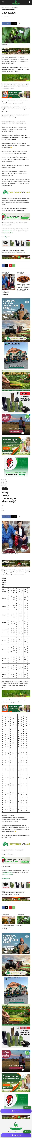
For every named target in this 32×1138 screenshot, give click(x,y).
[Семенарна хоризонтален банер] (16, 77)
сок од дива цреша (6, 252)
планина (22, 250)
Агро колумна (8, 7)
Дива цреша (9, 250)
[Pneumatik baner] (16, 192)
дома (3, 7)
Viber (11, 233)
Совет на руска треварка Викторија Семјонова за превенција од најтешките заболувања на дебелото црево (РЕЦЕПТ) (23, 287)
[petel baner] (16, 216)
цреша (14, 252)
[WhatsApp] (13, 265)
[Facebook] (3, 265)
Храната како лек (11, 9)
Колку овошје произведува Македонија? (5, 292)
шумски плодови (21, 252)
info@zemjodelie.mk (18, 1132)
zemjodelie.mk (7, 230)
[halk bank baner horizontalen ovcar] (16, 51)
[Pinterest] (10, 265)
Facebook (6, 233)
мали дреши (16, 250)
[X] (6, 265)
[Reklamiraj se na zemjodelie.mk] (16, 94)
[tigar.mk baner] (16, 243)
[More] (19, 23)
